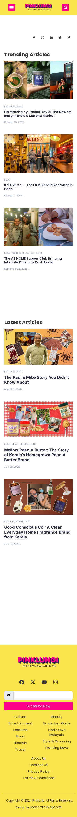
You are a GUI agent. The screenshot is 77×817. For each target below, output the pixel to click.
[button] (11, 7)
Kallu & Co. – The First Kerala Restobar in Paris (38, 187)
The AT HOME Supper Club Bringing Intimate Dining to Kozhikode (33, 260)
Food (20, 106)
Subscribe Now (38, 706)
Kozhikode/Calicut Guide (27, 253)
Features (9, 106)
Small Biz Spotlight (24, 444)
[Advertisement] (38, 604)
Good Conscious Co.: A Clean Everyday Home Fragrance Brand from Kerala (37, 532)
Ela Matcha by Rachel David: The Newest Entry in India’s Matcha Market (38, 113)
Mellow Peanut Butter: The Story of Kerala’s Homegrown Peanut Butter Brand (36, 455)
